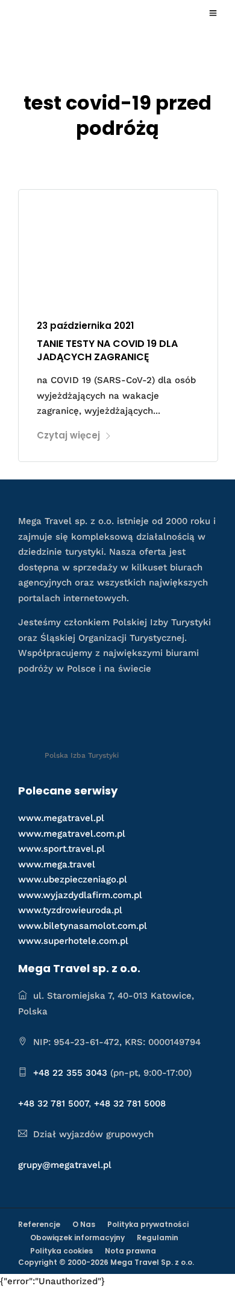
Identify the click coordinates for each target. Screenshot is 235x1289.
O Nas (83, 1224)
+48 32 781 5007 (53, 1103)
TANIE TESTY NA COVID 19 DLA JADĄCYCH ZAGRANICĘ (107, 350)
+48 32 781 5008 (130, 1103)
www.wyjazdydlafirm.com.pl (80, 895)
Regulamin (157, 1237)
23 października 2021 (85, 325)
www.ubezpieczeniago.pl (72, 879)
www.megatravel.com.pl (71, 833)
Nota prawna (130, 1251)
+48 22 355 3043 (70, 1072)
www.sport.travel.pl (61, 848)
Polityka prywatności (148, 1224)
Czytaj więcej (68, 435)
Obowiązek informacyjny (77, 1237)
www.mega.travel (56, 864)
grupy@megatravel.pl (64, 1164)
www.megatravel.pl (61, 818)
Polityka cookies (61, 1251)
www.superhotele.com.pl (73, 940)
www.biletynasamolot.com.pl (82, 925)
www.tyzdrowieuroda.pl (70, 910)
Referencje (39, 1224)
